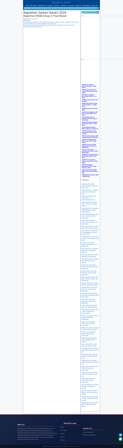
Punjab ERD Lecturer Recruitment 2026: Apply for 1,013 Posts (90, 118)
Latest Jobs (94, 5)
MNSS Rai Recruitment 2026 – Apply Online (90, 175)
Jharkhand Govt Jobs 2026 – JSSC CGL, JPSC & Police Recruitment (90, 289)
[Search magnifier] (98, 8)
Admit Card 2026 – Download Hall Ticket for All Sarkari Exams (90, 191)
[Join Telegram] (120, 435)
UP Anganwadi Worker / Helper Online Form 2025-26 (90, 128)
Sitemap (62, 427)
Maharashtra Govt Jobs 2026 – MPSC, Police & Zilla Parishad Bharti (90, 311)
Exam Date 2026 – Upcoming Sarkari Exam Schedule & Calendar (90, 250)
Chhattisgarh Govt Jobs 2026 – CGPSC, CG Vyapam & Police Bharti (90, 238)
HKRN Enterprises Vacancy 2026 (90, 109)
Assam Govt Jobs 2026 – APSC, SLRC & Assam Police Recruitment (90, 222)
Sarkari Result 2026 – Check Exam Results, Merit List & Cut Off (41, 23)
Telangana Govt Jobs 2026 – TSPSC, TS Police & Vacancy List (90, 374)
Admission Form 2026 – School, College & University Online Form (90, 185)
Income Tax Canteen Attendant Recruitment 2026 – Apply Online (90, 151)
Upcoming (50, 5)
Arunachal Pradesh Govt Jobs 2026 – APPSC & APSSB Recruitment (90, 215)
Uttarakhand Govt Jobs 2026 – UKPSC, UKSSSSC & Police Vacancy (90, 398)
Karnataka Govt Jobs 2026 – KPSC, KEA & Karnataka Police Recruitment (90, 295)
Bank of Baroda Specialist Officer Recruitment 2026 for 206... (90, 171)
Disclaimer (62, 433)
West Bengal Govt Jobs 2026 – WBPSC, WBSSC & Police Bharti (90, 404)
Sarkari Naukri (86, 5)
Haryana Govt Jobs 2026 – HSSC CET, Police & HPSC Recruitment (89, 272)
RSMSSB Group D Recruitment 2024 (65, 25)
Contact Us (62, 440)
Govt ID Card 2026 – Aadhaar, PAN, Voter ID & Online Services (90, 260)
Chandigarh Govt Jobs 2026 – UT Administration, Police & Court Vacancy (90, 232)
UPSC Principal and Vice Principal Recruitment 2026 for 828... (89, 132)
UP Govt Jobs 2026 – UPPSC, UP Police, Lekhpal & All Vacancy (90, 386)
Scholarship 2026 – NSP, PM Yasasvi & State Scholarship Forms (90, 356)
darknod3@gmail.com (91, 434)
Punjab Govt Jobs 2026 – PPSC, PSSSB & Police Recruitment (89, 333)
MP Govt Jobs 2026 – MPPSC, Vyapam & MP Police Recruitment (90, 317)
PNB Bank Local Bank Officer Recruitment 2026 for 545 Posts (90, 156)
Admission (78, 5)
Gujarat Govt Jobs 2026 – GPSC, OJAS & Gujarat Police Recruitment (90, 266)
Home (27, 5)
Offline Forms (33, 5)
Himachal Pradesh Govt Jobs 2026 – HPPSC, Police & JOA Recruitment (90, 278)
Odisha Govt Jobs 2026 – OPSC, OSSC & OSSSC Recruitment (89, 323)
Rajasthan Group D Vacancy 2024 (33, 25)
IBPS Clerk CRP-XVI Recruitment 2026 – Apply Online (89, 86)
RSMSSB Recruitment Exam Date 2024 (32, 26)
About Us (62, 436)
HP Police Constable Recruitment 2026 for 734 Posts (89, 96)
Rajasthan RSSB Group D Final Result (44, 15)
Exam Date (57, 5)
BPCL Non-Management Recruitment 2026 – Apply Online (89, 141)
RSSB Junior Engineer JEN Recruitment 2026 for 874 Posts (89, 113)
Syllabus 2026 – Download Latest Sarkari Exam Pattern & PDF (90, 362)
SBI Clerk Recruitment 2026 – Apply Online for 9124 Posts (90, 136)
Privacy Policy (63, 430)
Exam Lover (61, 2)
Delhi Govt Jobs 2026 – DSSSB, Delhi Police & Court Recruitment (90, 244)
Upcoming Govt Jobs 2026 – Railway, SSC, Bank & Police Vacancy (90, 392)
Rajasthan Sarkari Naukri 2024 (49, 25)
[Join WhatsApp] (120, 439)
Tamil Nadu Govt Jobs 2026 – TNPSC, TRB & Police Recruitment (90, 368)
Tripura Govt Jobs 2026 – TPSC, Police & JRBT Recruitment (89, 380)
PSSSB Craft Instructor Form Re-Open (90, 100)
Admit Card (64, 5)
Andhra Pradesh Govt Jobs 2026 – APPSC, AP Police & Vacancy (89, 203)
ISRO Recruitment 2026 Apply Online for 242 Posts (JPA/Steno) (89, 146)
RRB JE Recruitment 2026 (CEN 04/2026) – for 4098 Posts (89, 105)
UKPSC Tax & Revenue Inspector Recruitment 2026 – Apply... (90, 161)
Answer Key (71, 5)
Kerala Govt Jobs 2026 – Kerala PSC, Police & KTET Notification (89, 301)
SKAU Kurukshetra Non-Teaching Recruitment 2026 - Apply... (90, 91)
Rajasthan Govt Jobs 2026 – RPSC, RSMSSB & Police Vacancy (40, 22)
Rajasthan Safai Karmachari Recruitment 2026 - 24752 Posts (90, 124)
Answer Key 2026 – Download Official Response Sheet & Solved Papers (90, 209)
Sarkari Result (42, 5)
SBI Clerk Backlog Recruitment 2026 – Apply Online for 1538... (89, 166)
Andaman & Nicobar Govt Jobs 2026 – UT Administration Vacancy (89, 197)
